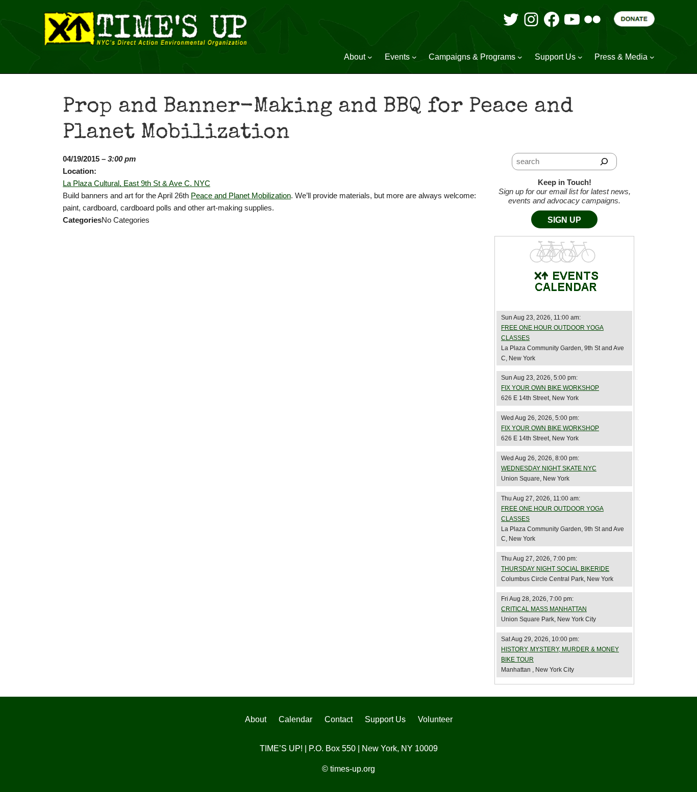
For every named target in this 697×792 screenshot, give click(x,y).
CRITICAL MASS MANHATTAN (544, 609)
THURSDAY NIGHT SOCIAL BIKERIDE (555, 568)
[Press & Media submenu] (652, 57)
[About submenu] (369, 57)
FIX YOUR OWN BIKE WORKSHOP (550, 387)
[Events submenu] (414, 57)
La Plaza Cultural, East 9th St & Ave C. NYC (136, 183)
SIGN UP (564, 220)
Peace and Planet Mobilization (241, 195)
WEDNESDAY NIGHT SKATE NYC (548, 468)
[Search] (604, 161)
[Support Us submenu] (580, 57)
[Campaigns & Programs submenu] (519, 57)
